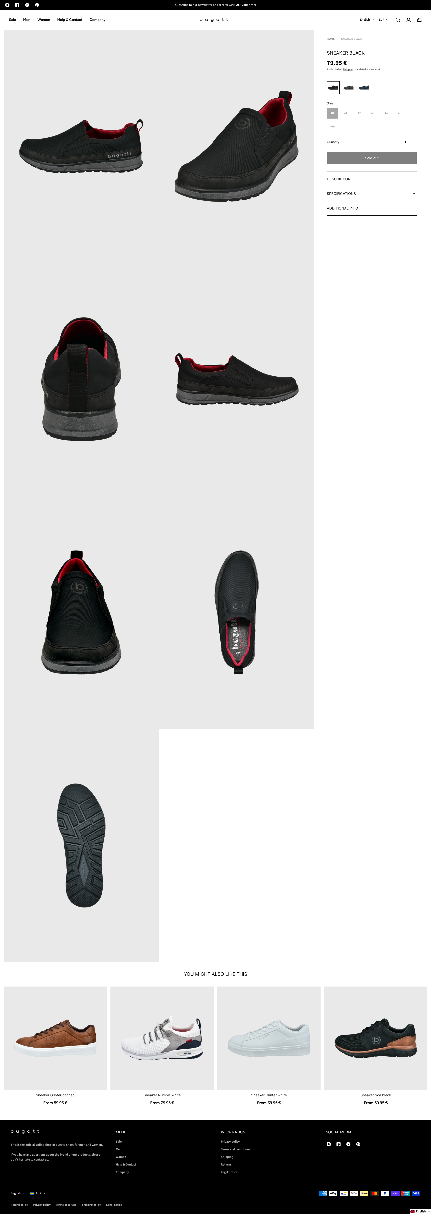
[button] (420, 1211)
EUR (38, 1193)
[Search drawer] (397, 20)
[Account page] (408, 20)
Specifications (341, 193)
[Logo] (215, 20)
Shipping (348, 69)
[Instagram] (7, 5)
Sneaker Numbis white (162, 1095)
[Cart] (419, 20)
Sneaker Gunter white (269, 1095)
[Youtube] (27, 5)
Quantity (333, 142)
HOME (331, 38)
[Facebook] (17, 5)
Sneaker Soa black (376, 1095)
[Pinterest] (37, 5)
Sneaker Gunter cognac (55, 1095)
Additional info (342, 208)
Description (339, 179)
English (16, 1193)
